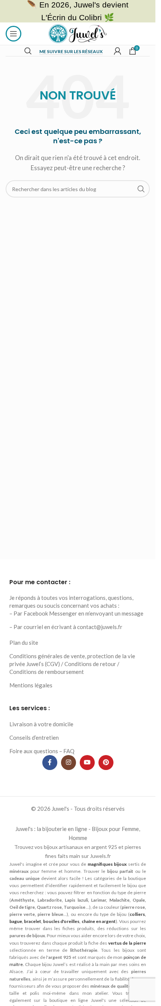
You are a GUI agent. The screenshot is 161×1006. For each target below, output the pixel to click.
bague (15, 921)
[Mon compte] (117, 50)
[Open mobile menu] (13, 33)
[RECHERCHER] (141, 188)
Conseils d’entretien (34, 737)
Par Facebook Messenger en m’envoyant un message (78, 613)
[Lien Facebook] (49, 762)
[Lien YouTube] (87, 762)
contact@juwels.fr (99, 626)
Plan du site (23, 642)
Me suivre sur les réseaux (71, 51)
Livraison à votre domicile (41, 724)
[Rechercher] (28, 50)
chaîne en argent (99, 921)
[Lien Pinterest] (105, 762)
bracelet (32, 921)
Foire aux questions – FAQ (42, 751)
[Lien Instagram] (68, 762)
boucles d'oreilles (61, 921)
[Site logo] (78, 33)
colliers (137, 914)
